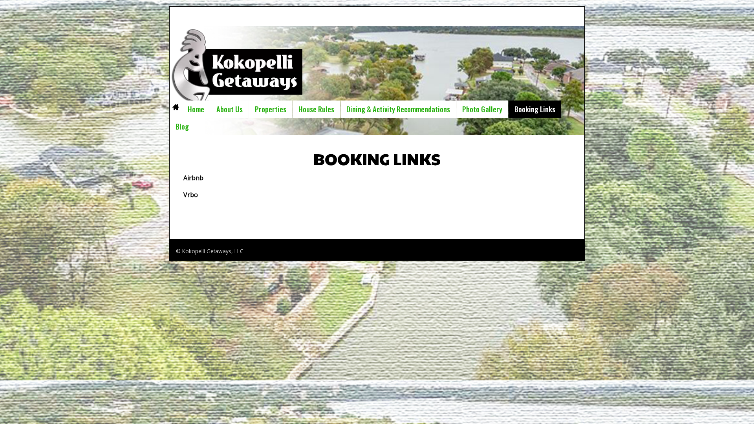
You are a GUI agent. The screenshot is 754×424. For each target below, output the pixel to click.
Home (175, 109)
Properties (270, 109)
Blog (182, 126)
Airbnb (193, 178)
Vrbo (190, 194)
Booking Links (534, 109)
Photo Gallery (482, 109)
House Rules (316, 109)
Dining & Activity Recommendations (398, 109)
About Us (229, 109)
